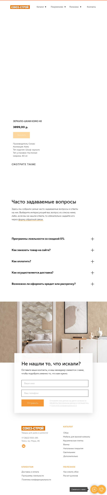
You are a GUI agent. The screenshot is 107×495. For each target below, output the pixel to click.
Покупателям (57, 7)
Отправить (32, 403)
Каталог (40, 7)
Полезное (74, 7)
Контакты (91, 7)
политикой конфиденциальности (64, 405)
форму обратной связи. (30, 219)
